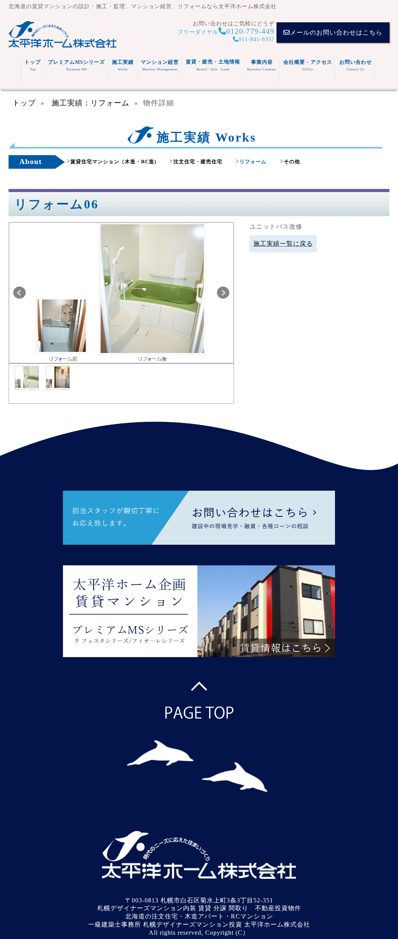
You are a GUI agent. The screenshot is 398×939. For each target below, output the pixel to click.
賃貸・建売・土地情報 (213, 65)
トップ (32, 65)
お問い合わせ (355, 65)
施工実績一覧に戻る (283, 243)
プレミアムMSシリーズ (76, 65)
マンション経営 (160, 65)
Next (223, 293)
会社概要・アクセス (307, 65)
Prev (19, 293)
